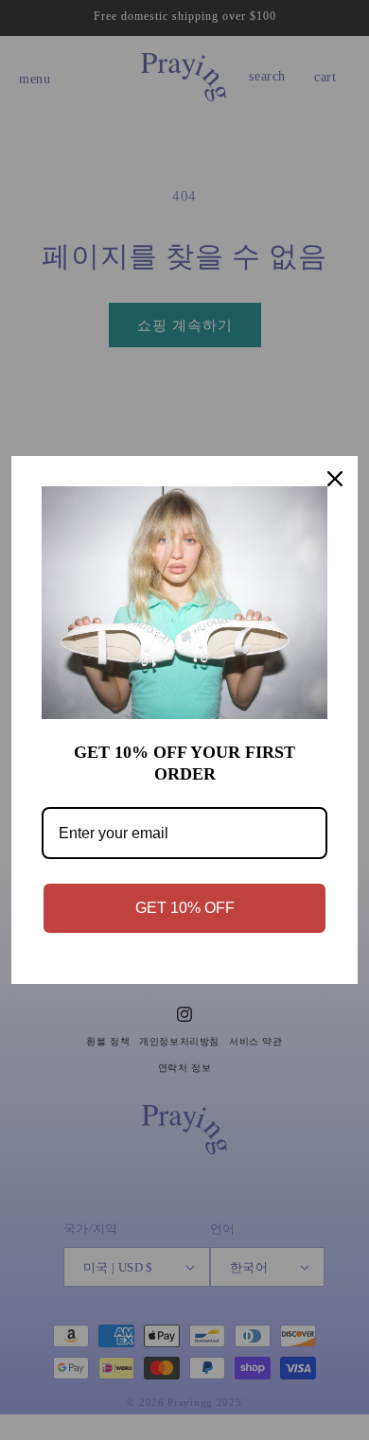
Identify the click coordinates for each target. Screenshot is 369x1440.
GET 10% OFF (185, 908)
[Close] (335, 478)
